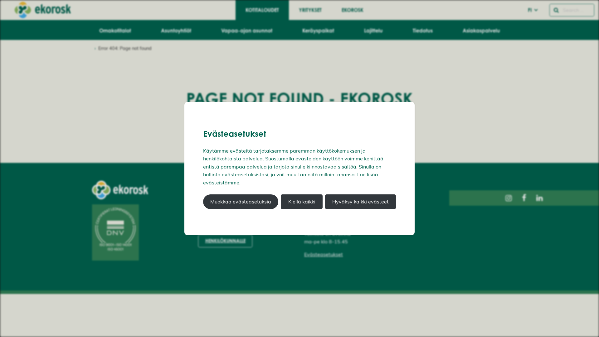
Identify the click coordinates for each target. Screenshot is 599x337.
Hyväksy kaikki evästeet (360, 201)
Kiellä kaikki (301, 201)
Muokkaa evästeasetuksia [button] (240, 201)
